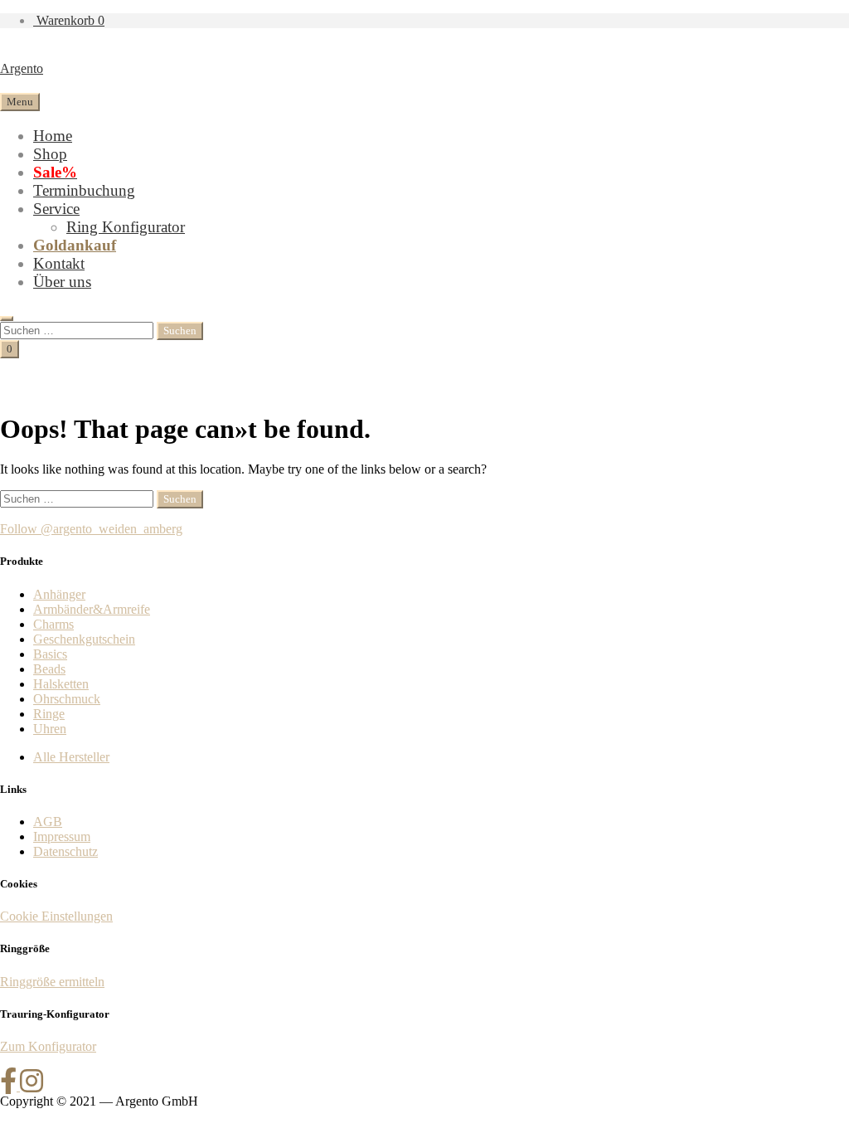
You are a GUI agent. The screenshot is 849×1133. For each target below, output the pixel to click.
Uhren (49, 729)
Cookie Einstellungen (56, 916)
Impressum (61, 836)
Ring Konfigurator (125, 227)
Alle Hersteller (71, 757)
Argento (21, 68)
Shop (50, 154)
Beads (49, 669)
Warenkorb (68, 20)
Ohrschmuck (66, 699)
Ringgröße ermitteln (52, 982)
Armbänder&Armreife (91, 609)
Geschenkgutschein (84, 639)
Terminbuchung (84, 190)
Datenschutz (65, 851)
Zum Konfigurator (48, 1046)
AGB (47, 821)
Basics (50, 654)
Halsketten (61, 684)
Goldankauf (74, 245)
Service (56, 208)
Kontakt (59, 263)
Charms (53, 624)
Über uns (62, 281)
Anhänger (59, 594)
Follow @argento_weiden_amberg (91, 529)
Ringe (49, 714)
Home (52, 135)
